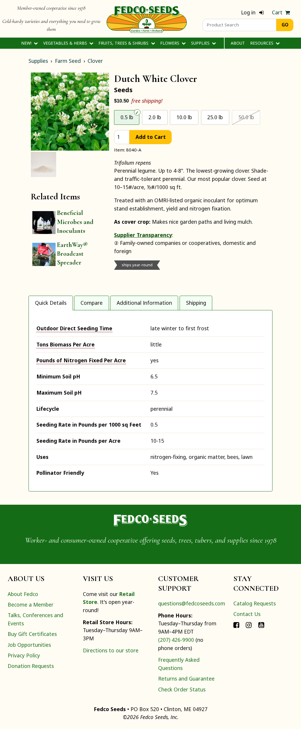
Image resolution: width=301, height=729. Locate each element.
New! (27, 43)
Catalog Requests (254, 603)
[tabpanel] (150, 400)
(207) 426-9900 (176, 639)
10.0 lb (184, 117)
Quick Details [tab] (50, 302)
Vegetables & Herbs (65, 43)
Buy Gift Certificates (32, 633)
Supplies (201, 43)
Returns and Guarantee (186, 678)
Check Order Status (181, 689)
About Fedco (23, 593)
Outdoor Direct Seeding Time (74, 328)
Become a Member (30, 604)
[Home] (147, 18)
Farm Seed (68, 60)
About (238, 43)
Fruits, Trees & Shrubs (124, 43)
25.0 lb (215, 117)
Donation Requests (31, 665)
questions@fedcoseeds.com (191, 603)
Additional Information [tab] (144, 302)
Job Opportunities (29, 644)
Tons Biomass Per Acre (65, 344)
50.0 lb (249, 117)
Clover (95, 60)
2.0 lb (154, 117)
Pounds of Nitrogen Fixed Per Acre (81, 360)
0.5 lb (127, 117)
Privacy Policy (24, 655)
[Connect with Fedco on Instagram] (249, 624)
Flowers (170, 43)
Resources (262, 43)
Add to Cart (151, 136)
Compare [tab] (92, 302)
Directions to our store (110, 650)
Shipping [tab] (196, 302)
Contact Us (246, 613)
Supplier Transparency (143, 234)
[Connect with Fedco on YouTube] (261, 624)
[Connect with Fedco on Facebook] (236, 624)
